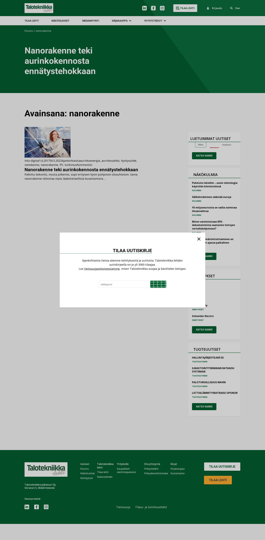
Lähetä (158, 284)
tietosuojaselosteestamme (102, 269)
